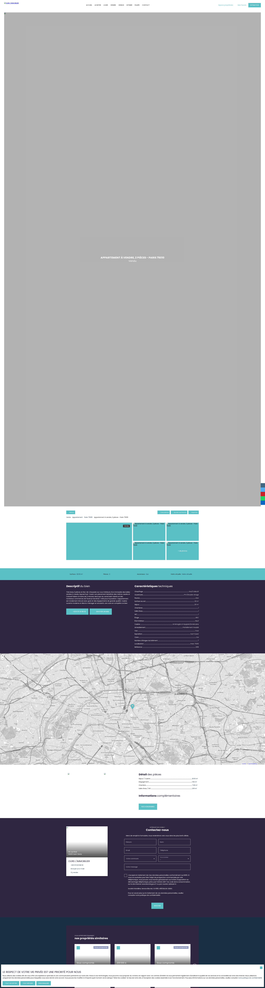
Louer (106, 5)
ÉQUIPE (137, 5)
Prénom (129, 842)
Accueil (89, 5)
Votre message (132, 867)
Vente (68, 517)
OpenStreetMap (252, 764)
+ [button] (2, 656)
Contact (146, 5)
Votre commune (132, 859)
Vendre (113, 5)
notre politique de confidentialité (250, 978)
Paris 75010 (88, 517)
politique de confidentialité (150, 895)
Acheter (98, 5)
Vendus (121, 5)
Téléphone (164, 850)
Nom (162, 842)
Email (128, 850)
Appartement (77, 517)
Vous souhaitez (164, 857)
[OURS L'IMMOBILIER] (11, 5)
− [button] (2, 658)
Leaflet (244, 764)
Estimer (129, 5)
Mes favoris (242, 5)
